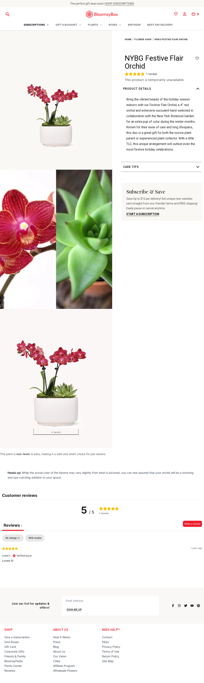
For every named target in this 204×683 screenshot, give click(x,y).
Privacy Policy (111, 646)
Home (128, 39)
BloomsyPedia (13, 661)
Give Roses (11, 642)
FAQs (105, 642)
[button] (162, 88)
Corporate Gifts (14, 651)
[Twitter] (185, 605)
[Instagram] (179, 605)
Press (56, 642)
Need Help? (111, 629)
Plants (93, 24)
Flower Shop (143, 39)
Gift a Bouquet (66, 24)
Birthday (134, 24)
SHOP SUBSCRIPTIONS (119, 3)
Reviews (9, 670)
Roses (113, 24)
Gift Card (10, 646)
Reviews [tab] (13, 525)
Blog (56, 646)
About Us (60, 629)
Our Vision (59, 656)
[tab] (36, 25)
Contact (107, 637)
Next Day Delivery (160, 24)
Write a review (192, 523)
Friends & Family (15, 656)
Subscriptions (34, 24)
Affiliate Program (64, 665)
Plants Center (13, 665)
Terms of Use (110, 651)
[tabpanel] (102, 560)
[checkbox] (35, 538)
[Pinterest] (198, 605)
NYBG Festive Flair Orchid (171, 39)
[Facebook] (173, 605)
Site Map (108, 661)
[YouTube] (192, 605)
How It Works (61, 637)
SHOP (8, 629)
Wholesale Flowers (65, 670)
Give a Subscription (17, 637)
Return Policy (110, 656)
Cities (56, 661)
